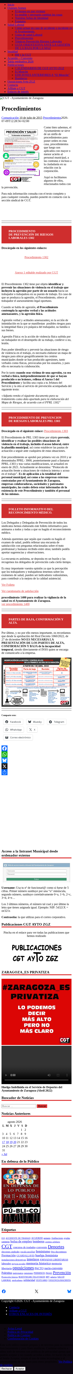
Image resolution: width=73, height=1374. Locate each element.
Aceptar (20, 1368)
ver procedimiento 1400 (15, 604)
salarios (53, 1277)
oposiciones (23, 1267)
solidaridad (29, 1280)
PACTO (39, 1268)
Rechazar (6, 1368)
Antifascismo (57, 1238)
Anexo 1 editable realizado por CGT (36, 272)
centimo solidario (52, 1242)
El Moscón (21, 71)
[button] (67, 780)
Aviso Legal (14, 1328)
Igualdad (12, 51)
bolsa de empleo (21, 1241)
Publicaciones (15, 64)
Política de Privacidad (20, 1331)
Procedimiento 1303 (56, 431)
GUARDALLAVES (25, 1256)
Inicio (10, 4)
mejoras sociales (18, 1264)
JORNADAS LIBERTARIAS (54, 1259)
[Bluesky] (36, 760)
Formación (8, 1255)
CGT (6, 1246)
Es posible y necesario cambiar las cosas (38, 14)
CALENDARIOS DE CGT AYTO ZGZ (39, 68)
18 (7, 1142)
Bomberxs (21, 78)
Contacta (12, 85)
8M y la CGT (23, 54)
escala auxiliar (27, 1251)
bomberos (38, 1241)
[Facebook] (36, 748)
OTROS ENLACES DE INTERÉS (30, 1314)
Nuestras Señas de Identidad (31, 18)
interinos (33, 1259)
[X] (36, 766)
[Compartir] (36, 772)
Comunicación (10, 117)
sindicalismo (17, 1280)
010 (3, 1238)
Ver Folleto (8, 584)
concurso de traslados (24, 1247)
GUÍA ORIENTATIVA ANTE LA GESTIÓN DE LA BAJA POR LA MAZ (42, 46)
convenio (41, 1247)
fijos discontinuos (59, 1252)
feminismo (43, 1251)
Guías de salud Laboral (28, 34)
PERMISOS (39, 1273)
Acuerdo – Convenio (19, 58)
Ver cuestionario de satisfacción (20, 591)
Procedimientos (24, 38)
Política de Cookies (18, 1335)
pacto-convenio (53, 1268)
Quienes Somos (16, 7)
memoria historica (38, 1263)
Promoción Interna (9, 1277)
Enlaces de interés (18, 91)
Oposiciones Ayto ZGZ (21, 81)
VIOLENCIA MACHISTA (59, 1280)
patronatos (18, 1273)
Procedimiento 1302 (36, 257)
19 (11, 1142)
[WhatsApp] (36, 754)
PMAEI (49, 1273)
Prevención (62, 1272)
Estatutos (20, 21)
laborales (6, 1263)
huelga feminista (46, 1255)
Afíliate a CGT (16, 88)
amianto (47, 1238)
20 (14, 1142)
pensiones (28, 1273)
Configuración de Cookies (23, 1338)
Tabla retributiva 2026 (20, 61)
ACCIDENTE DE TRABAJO (18, 1238)
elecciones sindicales (10, 1252)
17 (3, 1142)
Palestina (6, 1272)
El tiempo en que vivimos (30, 11)
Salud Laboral (15, 24)
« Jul (4, 1154)
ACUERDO (37, 1238)
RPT (48, 1277)
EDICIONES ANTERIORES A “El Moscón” (42, 74)
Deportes (56, 1246)
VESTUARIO (42, 1280)
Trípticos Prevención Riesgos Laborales (38, 41)
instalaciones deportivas (13, 1259)
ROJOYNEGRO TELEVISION (32, 1277)
